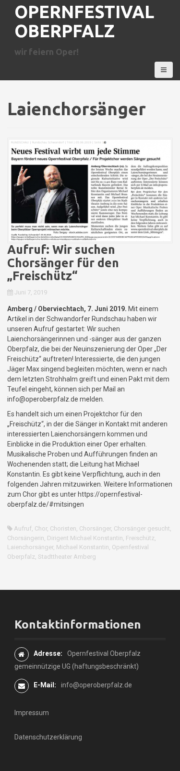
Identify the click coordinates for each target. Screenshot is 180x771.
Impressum (31, 713)
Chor (41, 528)
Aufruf (23, 528)
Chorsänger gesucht (142, 528)
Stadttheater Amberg (67, 556)
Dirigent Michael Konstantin (85, 538)
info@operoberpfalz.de (96, 685)
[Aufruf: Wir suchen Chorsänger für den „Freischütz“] (90, 190)
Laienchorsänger (30, 547)
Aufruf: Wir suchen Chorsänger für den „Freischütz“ (63, 262)
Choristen (63, 528)
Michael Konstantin (82, 547)
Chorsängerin (25, 538)
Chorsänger (95, 528)
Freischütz (140, 538)
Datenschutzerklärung (48, 737)
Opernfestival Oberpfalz (84, 21)
